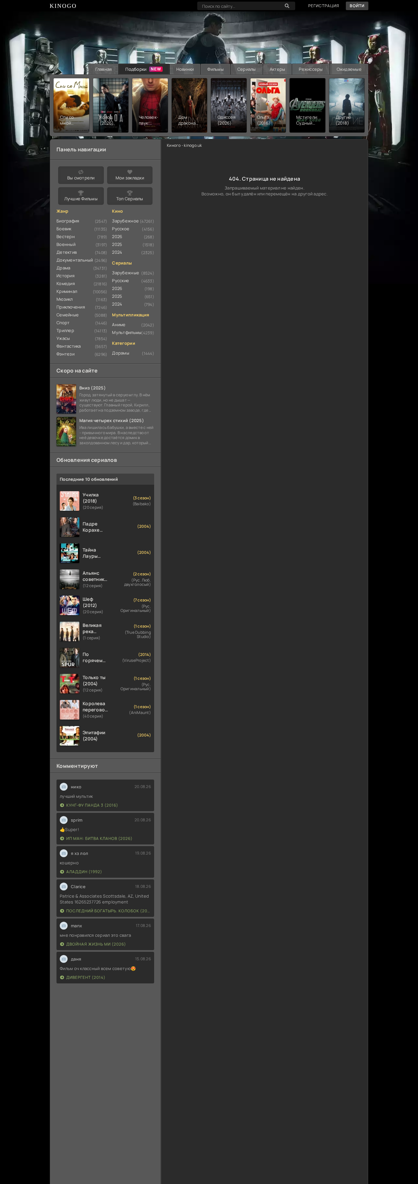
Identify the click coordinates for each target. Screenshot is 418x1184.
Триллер (65, 330)
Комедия (65, 283)
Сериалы (246, 69)
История (65, 276)
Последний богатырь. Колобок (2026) (108, 911)
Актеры (277, 69)
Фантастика (68, 346)
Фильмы (215, 69)
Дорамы (120, 353)
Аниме (118, 324)
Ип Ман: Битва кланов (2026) (99, 838)
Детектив (66, 252)
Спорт (63, 323)
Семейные (67, 315)
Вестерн (65, 236)
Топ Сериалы (129, 199)
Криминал (66, 291)
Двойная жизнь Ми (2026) (96, 944)
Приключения (70, 307)
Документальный (74, 260)
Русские (120, 280)
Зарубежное (125, 221)
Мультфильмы (126, 332)
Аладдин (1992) (84, 871)
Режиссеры (311, 69)
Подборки (135, 69)
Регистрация (323, 5)
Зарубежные (125, 273)
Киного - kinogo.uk (184, 145)
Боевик (64, 229)
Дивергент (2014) (85, 977)
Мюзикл (64, 299)
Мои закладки (130, 178)
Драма (63, 268)
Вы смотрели (81, 178)
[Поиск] (287, 6)
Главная (103, 69)
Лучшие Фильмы (81, 199)
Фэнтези (65, 354)
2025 (117, 244)
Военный (65, 244)
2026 (117, 236)
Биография (67, 221)
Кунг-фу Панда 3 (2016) (92, 805)
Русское (120, 229)
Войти (357, 5)
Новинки (185, 69)
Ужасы (63, 338)
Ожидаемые (349, 69)
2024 (117, 252)
